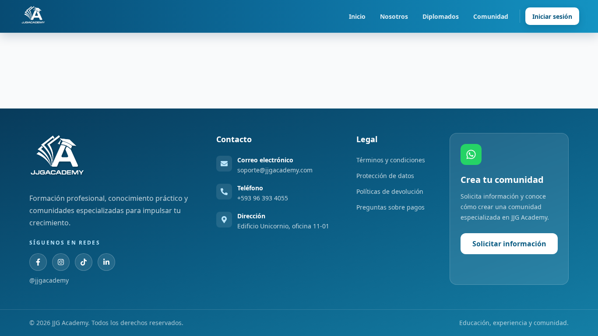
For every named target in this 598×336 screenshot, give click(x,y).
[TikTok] (83, 262)
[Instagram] (61, 262)
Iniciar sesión (552, 16)
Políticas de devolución (389, 191)
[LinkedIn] (106, 262)
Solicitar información (509, 243)
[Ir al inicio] (33, 16)
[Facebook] (38, 262)
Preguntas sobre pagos (390, 207)
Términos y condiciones (390, 160)
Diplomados (440, 16)
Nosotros (394, 16)
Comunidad (490, 16)
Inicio (357, 16)
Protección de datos (385, 176)
